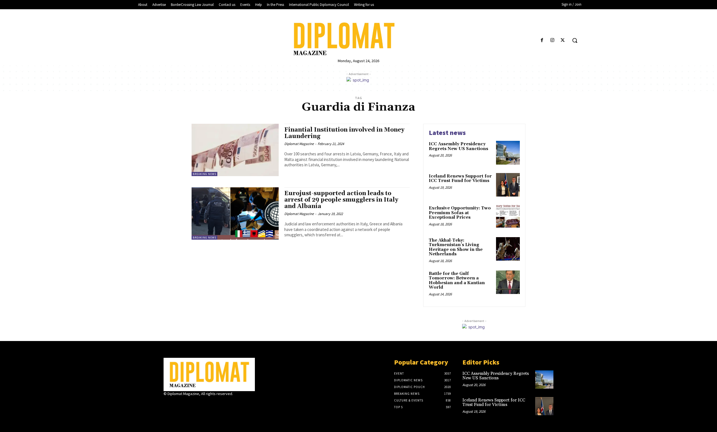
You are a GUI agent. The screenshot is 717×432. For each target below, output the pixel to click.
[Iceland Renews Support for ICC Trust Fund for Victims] (508, 185)
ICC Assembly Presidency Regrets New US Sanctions (458, 146)
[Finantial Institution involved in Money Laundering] (235, 150)
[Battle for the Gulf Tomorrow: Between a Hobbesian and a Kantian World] (508, 282)
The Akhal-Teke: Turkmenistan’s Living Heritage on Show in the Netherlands (456, 247)
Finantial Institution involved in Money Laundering (344, 133)
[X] (563, 40)
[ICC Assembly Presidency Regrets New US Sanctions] (508, 153)
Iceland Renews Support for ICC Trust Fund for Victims (460, 179)
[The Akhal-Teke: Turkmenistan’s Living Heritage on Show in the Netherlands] (508, 249)
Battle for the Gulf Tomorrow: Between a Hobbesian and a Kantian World (457, 280)
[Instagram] (552, 40)
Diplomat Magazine (299, 143)
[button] (574, 40)
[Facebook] (542, 40)
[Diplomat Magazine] (358, 39)
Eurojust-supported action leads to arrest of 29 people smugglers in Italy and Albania (341, 200)
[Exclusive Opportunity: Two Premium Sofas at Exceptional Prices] (508, 217)
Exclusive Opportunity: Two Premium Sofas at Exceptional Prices (460, 213)
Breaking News (204, 174)
